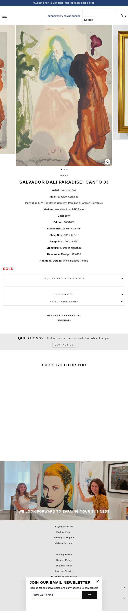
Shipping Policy (64, 565)
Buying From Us (64, 526)
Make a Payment (64, 543)
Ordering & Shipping (64, 537)
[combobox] (99, 12)
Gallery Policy (64, 532)
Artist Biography (64, 302)
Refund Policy (64, 560)
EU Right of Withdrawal (64, 576)
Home (63, 175)
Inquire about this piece (64, 278)
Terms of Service (64, 571)
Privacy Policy (64, 554)
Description (64, 294)
